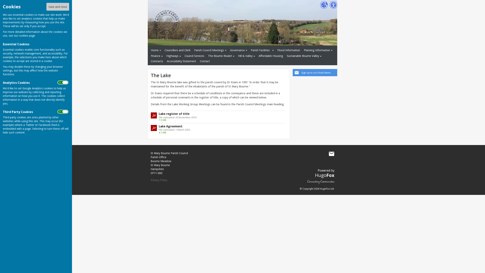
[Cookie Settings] (324, 5)
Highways (172, 56)
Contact (205, 61)
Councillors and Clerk (177, 50)
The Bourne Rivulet (220, 56)
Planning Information (317, 50)
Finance (155, 56)
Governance (237, 50)
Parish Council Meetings (209, 50)
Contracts (157, 61)
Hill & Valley (245, 56)
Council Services (194, 56)
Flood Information (288, 50)
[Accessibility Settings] (333, 5)
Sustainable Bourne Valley (303, 56)
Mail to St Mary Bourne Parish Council (331, 154)
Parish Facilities (260, 50)
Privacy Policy (159, 180)
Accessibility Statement (181, 61)
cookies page (27, 35)
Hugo (324, 175)
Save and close (57, 7)
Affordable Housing (271, 56)
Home (155, 50)
